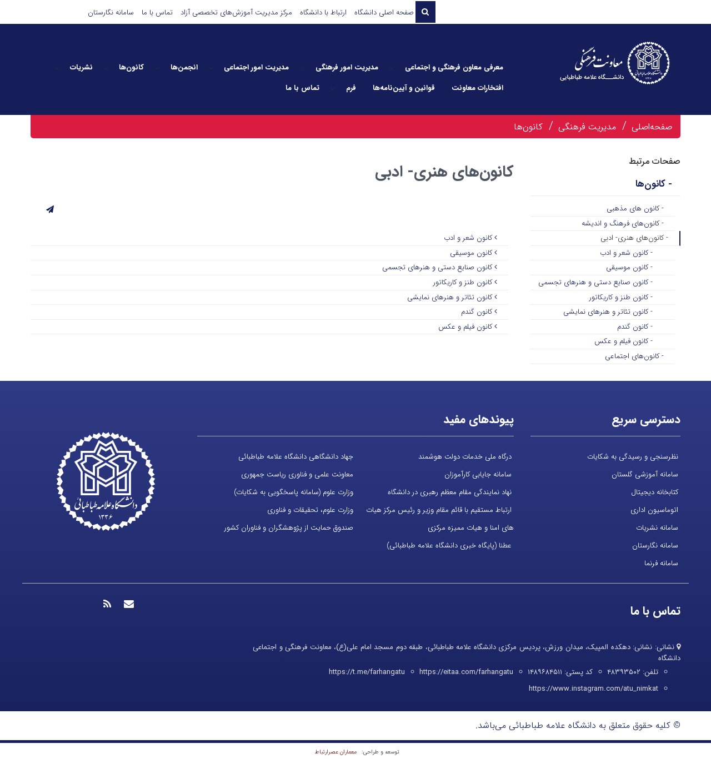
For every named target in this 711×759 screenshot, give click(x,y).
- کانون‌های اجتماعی (634, 356)
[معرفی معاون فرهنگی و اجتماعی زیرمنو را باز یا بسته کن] (392, 67)
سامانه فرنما (661, 563)
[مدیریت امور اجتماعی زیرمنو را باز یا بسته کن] (211, 67)
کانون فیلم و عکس (466, 327)
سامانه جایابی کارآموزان (478, 474)
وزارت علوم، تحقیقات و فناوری (310, 510)
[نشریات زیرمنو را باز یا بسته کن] (57, 67)
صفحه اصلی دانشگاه (384, 12)
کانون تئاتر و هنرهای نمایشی (450, 297)
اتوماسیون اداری (654, 510)
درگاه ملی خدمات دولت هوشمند (465, 457)
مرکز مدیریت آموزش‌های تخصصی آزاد (236, 12)
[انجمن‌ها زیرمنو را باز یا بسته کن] (157, 67)
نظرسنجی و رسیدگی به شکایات (632, 457)
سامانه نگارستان (111, 12)
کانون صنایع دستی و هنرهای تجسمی (438, 267)
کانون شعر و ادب (469, 238)
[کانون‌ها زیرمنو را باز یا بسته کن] (106, 67)
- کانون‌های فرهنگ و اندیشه (623, 223)
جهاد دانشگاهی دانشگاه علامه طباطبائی (295, 457)
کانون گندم (477, 312)
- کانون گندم (635, 327)
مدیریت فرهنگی (587, 127)
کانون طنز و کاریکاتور (463, 282)
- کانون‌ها (653, 184)
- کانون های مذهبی (635, 208)
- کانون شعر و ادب (626, 253)
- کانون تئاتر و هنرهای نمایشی (608, 312)
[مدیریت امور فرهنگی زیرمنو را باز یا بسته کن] (302, 67)
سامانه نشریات (657, 528)
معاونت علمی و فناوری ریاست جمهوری (297, 474)
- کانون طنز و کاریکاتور (621, 297)
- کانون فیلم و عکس (623, 341)
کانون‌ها (528, 127)
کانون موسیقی (472, 253)
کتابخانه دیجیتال (654, 492)
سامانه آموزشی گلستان (645, 474)
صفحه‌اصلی (652, 127)
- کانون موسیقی (629, 267)
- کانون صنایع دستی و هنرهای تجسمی (595, 282)
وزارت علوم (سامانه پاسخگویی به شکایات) (293, 492)
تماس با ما (157, 12)
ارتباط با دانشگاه (323, 12)
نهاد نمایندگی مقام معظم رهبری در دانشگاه (450, 492)
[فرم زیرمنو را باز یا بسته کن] (333, 88)
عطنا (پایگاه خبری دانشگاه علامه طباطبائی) (449, 545)
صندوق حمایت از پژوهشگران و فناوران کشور (288, 528)
